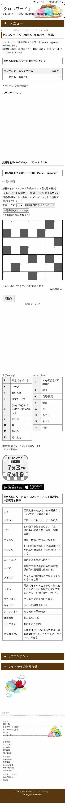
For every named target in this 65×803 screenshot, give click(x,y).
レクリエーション (10, 774)
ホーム (5, 721)
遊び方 (5, 780)
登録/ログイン (56, 1)
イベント (6, 739)
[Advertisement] (32, 127)
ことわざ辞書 (8, 765)
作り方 (5, 732)
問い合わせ (7, 753)
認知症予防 (7, 770)
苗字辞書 (6, 762)
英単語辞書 (7, 759)
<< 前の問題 (8, 181)
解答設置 (6, 750)
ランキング (7, 744)
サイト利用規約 (9, 768)
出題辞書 (6, 757)
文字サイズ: (9, 205)
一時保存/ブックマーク (15, 210)
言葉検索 (6, 742)
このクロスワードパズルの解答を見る (23, 285)
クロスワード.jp (17, 9)
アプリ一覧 (7, 735)
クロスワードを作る (11, 730)
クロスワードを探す (11, 727)
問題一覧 (6, 724)
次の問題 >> (56, 289)
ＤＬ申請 (6, 747)
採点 (8, 298)
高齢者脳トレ (8, 777)
